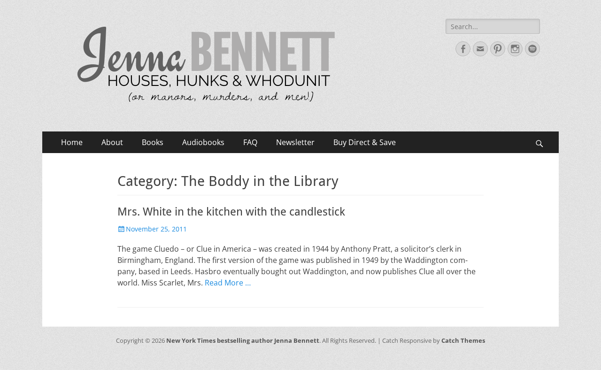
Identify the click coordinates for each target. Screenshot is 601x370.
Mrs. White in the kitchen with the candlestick (231, 211)
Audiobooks (203, 142)
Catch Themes (463, 340)
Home (72, 142)
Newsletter (295, 142)
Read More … (228, 283)
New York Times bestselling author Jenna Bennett (242, 340)
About (112, 142)
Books (152, 142)
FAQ (250, 142)
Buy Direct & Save (364, 142)
